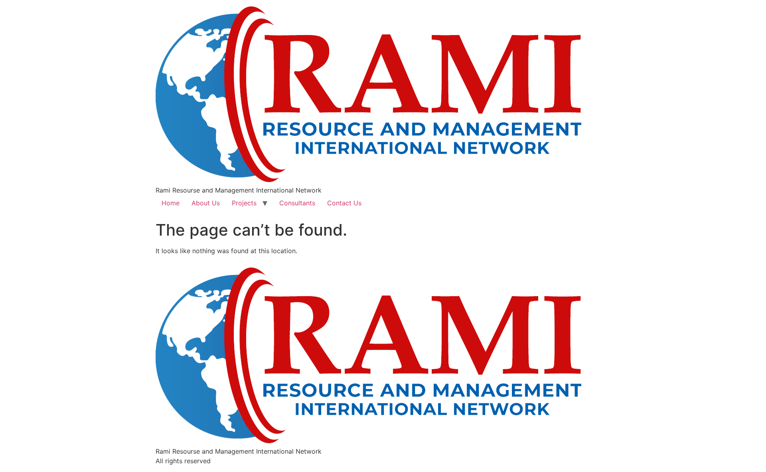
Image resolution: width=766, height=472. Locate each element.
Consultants (297, 203)
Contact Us (344, 203)
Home (171, 203)
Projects (244, 203)
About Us (206, 203)
